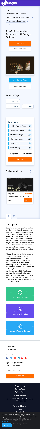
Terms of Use (20, 389)
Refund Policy (20, 392)
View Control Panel (20, 80)
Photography (13, 101)
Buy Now (20, 159)
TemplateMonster (20, 406)
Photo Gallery (13, 106)
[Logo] (7, 3)
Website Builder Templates (16, 14)
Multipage (28, 106)
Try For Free (20, 43)
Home (9, 10)
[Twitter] (11, 358)
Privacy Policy (20, 386)
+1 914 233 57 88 (20, 395)
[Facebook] (7, 358)
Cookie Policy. (6, 421)
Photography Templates (16, 21)
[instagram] (22, 358)
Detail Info (27, 200)
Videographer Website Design (20, 196)
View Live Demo (20, 49)
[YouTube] (15, 358)
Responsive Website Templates (18, 17)
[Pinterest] (26, 358)
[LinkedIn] (19, 358)
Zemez (20, 409)
